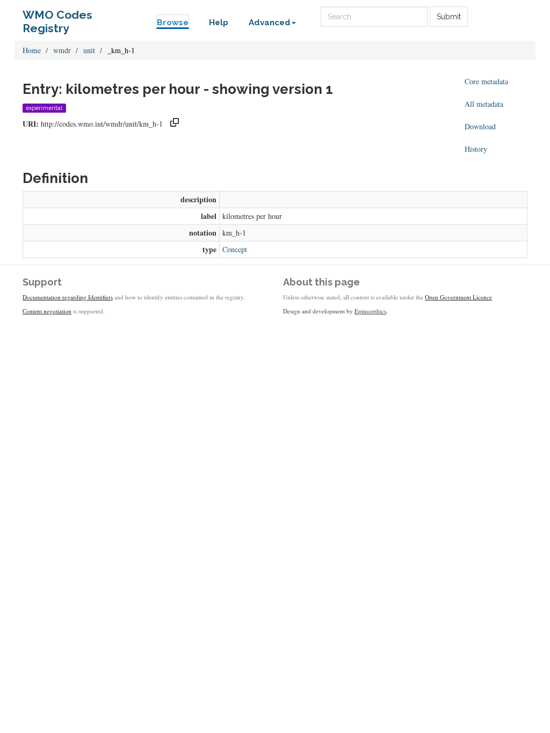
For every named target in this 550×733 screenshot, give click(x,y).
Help (218, 22)
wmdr (62, 50)
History (476, 149)
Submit (449, 16)
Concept (234, 249)
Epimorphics (370, 311)
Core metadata (486, 81)
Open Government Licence (458, 297)
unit (89, 50)
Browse (173, 22)
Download (480, 126)
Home (32, 50)
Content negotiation (47, 311)
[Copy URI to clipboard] (174, 124)
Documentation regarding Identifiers (68, 297)
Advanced (270, 22)
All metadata (484, 104)
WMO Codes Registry (57, 17)
